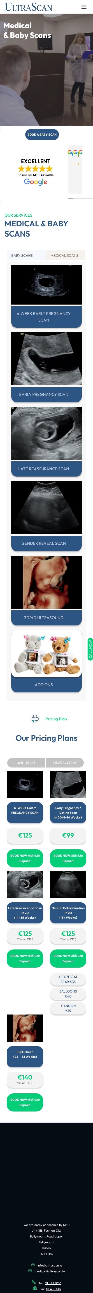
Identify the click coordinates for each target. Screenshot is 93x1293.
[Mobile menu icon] (83, 6)
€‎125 (46, 421)
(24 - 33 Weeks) (25, 1180)
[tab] (26, 296)
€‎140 (25, 1201)
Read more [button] (16, 227)
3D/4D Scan (25, 1175)
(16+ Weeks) (68, 1041)
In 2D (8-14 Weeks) (68, 941)
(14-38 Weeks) (25, 1041)
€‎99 (68, 958)
